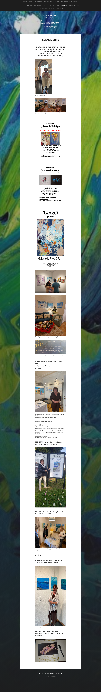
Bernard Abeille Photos (48, 8)
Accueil (25, 1)
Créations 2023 (28, 5)
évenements (64, 5)
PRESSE (57, 8)
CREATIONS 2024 (74, 1)
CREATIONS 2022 (37, 5)
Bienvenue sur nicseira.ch (50, 17)
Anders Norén (53, 676)
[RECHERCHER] (62, 8)
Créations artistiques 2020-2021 (51, 5)
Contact (57, 1)
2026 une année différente (35, 1)
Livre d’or (76, 5)
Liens (70, 5)
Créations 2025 (64, 1)
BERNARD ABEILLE (48, 1)
